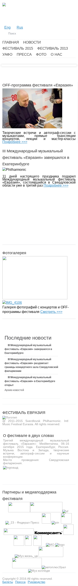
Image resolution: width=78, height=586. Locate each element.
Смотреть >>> (51, 312)
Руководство (36, 582)
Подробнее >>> (14, 142)
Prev (10, 67)
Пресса (20, 582)
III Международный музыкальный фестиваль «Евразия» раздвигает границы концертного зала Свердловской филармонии (31, 365)
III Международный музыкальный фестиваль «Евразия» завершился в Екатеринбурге (28, 349)
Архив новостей (14, 390)
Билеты (7, 582)
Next (67, 67)
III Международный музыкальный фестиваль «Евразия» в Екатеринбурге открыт (30, 381)
